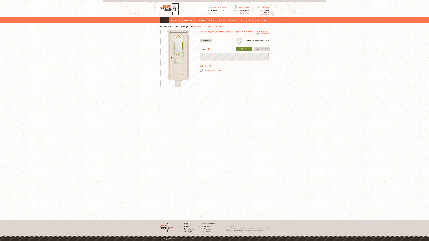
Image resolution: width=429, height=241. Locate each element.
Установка (207, 229)
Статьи (251, 20)
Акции (211, 20)
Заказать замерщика (212, 70)
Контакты (261, 20)
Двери (164, 20)
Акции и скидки (209, 224)
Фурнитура (200, 20)
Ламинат (188, 20)
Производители (190, 229)
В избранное (264, 34)
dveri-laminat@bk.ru (241, 11)
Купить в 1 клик (262, 49)
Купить (244, 49)
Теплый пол (175, 20)
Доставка (207, 226)
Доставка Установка (226, 20)
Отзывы (241, 20)
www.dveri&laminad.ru (193, 239)
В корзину (265, 15)
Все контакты (244, 13)
